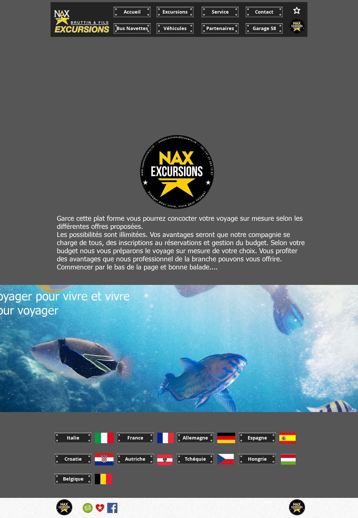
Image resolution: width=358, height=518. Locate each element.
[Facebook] (112, 508)
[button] (73, 438)
